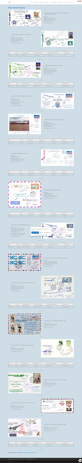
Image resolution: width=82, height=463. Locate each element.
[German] (80, 1)
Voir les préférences (47, 232)
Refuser (41, 232)
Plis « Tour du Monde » (53, 2)
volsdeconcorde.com (32, 452)
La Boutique (64, 2)
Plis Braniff (59, 2)
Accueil (32, 2)
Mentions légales (45, 234)
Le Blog (68, 2)
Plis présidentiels (41, 2)
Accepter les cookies (35, 232)
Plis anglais (47, 2)
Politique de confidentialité (38, 234)
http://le (25, 452)
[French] (79, 1)
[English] (78, 1)
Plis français (36, 2)
